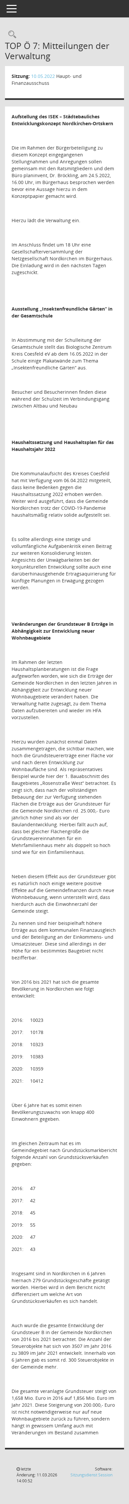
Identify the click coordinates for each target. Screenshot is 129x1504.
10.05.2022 (43, 76)
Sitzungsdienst (91, 1475)
